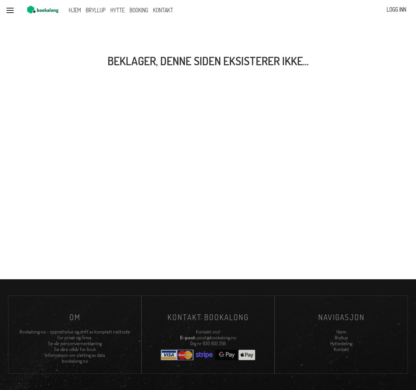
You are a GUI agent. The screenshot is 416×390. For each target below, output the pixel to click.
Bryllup (341, 337)
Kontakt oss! (208, 332)
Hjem (341, 332)
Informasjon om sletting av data (75, 355)
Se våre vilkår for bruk (75, 349)
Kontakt (341, 349)
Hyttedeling (341, 343)
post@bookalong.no (216, 337)
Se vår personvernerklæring (75, 343)
